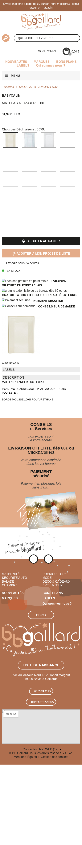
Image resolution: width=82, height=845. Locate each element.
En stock (13, 270)
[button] (41, 241)
